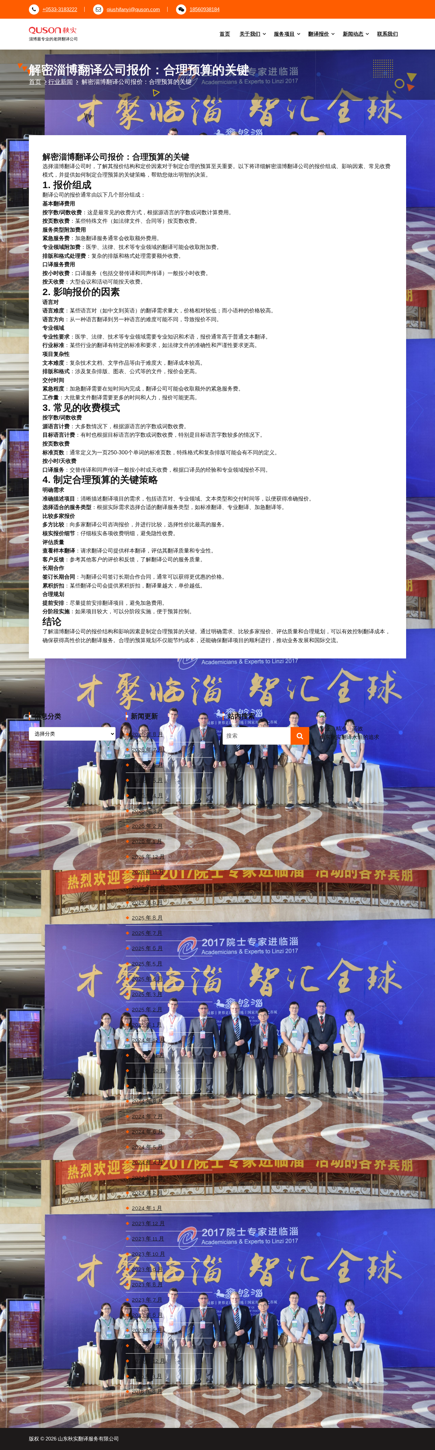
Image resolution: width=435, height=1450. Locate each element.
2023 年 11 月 (148, 1238)
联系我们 (387, 34)
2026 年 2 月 (147, 826)
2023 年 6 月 (147, 1315)
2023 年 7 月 (147, 1300)
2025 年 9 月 (147, 902)
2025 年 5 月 (147, 963)
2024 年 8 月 (147, 1101)
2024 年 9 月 (147, 1086)
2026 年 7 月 (147, 749)
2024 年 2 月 (147, 1193)
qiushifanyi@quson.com (133, 9)
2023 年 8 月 (147, 1284)
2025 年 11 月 (148, 872)
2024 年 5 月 (147, 1147)
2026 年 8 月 (147, 734)
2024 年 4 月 (147, 1162)
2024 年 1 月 (147, 1208)
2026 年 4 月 (147, 795)
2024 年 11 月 (148, 1055)
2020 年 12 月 (148, 1361)
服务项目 (284, 34)
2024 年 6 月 (147, 1131)
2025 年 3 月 (147, 994)
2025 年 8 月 (147, 917)
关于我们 (250, 34)
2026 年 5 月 (147, 780)
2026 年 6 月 (147, 765)
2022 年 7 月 (147, 1345)
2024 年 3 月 (147, 1177)
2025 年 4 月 (147, 979)
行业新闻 (60, 81)
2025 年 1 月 (147, 1024)
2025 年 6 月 (147, 948)
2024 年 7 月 (147, 1116)
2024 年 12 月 (148, 1040)
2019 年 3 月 (147, 1376)
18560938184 (205, 9)
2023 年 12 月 (148, 1223)
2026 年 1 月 (147, 841)
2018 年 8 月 (147, 1391)
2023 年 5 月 (147, 1330)
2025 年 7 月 (147, 933)
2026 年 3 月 (147, 811)
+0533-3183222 (59, 9)
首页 (225, 34)
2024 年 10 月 (149, 1070)
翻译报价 (318, 34)
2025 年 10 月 (148, 887)
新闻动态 (353, 34)
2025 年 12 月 (148, 856)
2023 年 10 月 (148, 1254)
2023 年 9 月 (147, 1269)
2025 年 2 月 (147, 1009)
